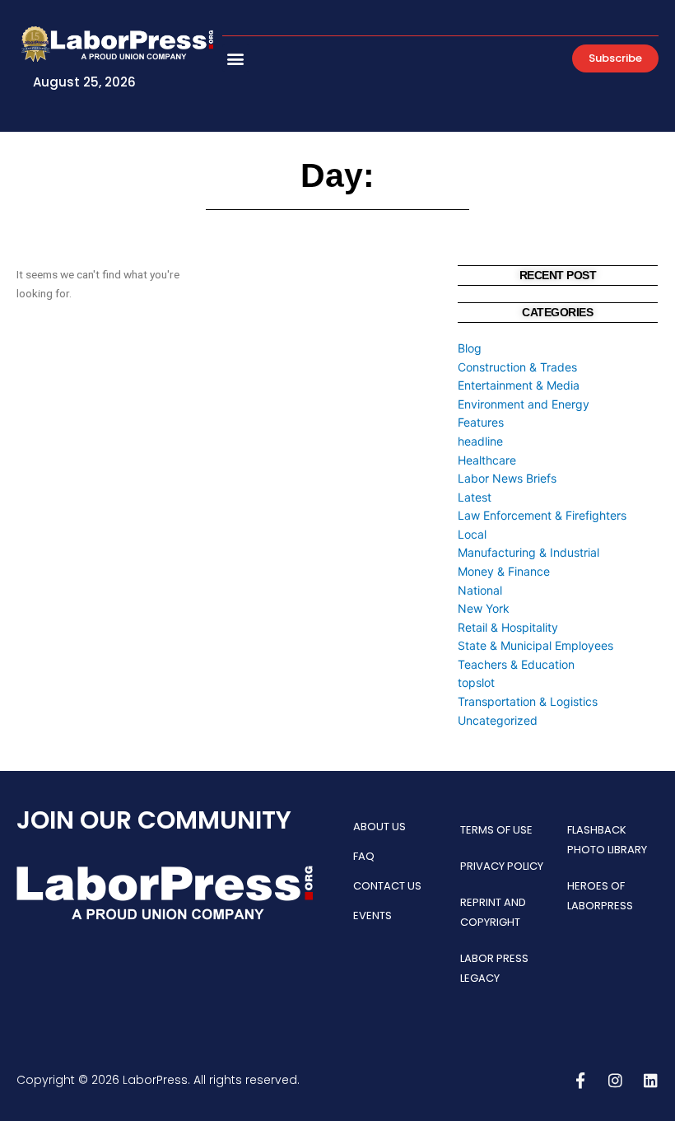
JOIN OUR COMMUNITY (153, 820)
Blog (470, 348)
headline (480, 441)
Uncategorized (498, 720)
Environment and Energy (523, 404)
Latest (474, 497)
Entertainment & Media (519, 385)
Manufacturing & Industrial (528, 552)
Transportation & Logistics (528, 701)
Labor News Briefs (507, 478)
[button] (235, 58)
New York (484, 608)
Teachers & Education (516, 664)
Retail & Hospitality (508, 627)
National (480, 590)
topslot (476, 682)
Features (481, 422)
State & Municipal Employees (535, 645)
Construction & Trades (517, 367)
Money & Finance (504, 571)
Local (472, 534)
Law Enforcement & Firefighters (542, 515)
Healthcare (487, 460)
